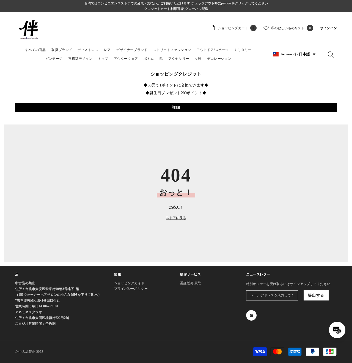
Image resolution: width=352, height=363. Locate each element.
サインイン (328, 28)
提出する (316, 295)
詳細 (176, 107)
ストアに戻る (176, 218)
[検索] (331, 54)
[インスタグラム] (251, 315)
